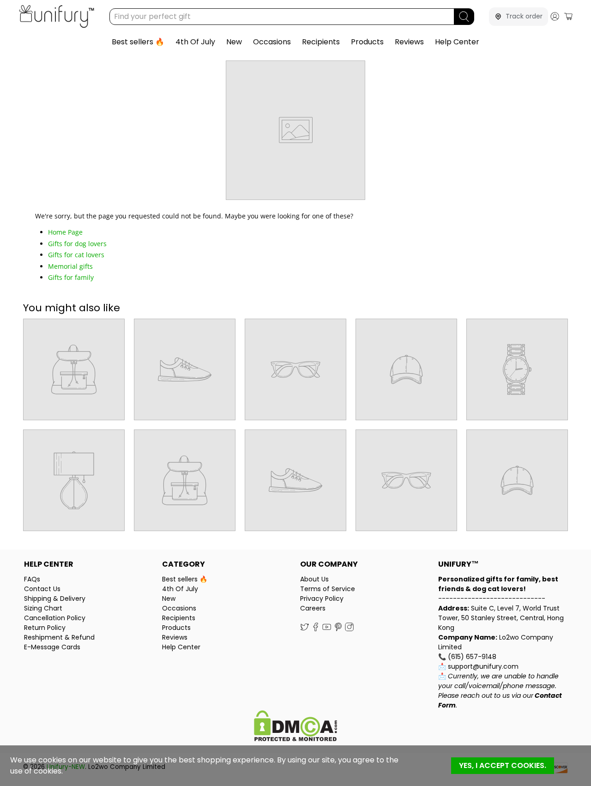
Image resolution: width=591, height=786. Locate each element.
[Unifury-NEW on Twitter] (304, 629)
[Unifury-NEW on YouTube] (326, 629)
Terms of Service (327, 588)
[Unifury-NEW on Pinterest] (338, 629)
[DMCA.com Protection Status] (295, 727)
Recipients (321, 41)
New (234, 41)
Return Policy (45, 627)
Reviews (409, 41)
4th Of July (195, 41)
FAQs (32, 579)
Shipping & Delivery (54, 598)
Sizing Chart (43, 608)
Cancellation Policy (54, 618)
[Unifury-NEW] (56, 16)
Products (367, 41)
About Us (314, 579)
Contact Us (42, 588)
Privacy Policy (322, 598)
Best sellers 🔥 (138, 41)
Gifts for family (71, 277)
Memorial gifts (70, 266)
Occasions (272, 41)
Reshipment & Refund (59, 637)
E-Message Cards (52, 647)
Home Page (65, 232)
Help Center (457, 41)
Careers (313, 608)
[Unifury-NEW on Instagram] (349, 629)
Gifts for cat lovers (76, 254)
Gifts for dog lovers (77, 243)
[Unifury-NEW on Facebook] (315, 629)
